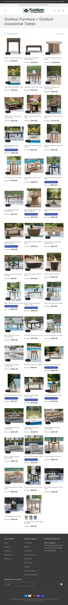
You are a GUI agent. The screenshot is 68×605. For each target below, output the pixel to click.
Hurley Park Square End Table (53, 335)
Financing (7, 551)
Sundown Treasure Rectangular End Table (33, 522)
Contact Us (7, 558)
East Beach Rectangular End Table (52, 178)
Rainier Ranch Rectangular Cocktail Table (32, 303)
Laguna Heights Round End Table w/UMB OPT (32, 210)
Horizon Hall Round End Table (13, 395)
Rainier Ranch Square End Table (13, 303)
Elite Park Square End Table (12, 516)
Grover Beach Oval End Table (13, 177)
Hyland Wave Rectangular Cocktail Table (32, 428)
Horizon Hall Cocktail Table (52, 364)
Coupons (7, 547)
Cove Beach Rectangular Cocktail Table (11, 210)
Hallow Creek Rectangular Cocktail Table (52, 428)
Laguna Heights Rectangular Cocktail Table (12, 242)
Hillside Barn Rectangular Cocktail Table (11, 428)
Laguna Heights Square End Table (52, 210)
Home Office (28, 563)
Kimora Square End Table (51, 274)
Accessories (28, 543)
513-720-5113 (51, 550)
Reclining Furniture (30, 555)
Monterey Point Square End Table (32, 116)
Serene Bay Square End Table (53, 395)
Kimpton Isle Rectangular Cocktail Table (11, 336)
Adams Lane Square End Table (13, 58)
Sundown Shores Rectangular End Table (13, 274)
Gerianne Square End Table (52, 456)
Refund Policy (8, 555)
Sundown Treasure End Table (33, 487)
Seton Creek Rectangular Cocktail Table (11, 457)
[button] (5, 11)
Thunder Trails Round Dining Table (52, 58)
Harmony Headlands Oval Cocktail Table (51, 87)
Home (6, 543)
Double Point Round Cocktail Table (32, 242)
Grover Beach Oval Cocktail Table (32, 178)
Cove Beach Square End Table (33, 87)
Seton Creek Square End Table (33, 456)
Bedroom (27, 547)
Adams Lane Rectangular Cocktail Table (31, 58)
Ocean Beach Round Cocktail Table (33, 146)
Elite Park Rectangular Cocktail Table (53, 488)
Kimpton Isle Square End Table (53, 303)
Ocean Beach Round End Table (13, 87)
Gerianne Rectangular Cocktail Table (13, 488)
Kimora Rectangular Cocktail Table (32, 274)
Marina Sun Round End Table (33, 364)
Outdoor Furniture (30, 571)
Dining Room (28, 551)
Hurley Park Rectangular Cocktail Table (11, 365)
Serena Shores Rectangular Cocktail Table (52, 242)
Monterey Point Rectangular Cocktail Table (12, 116)
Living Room (28, 558)
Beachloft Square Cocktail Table (33, 335)
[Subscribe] (32, 584)
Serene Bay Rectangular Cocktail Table (31, 396)
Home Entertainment (30, 574)
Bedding (27, 567)
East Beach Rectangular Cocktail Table (11, 146)
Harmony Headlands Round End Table (53, 146)
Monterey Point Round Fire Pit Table (53, 116)
